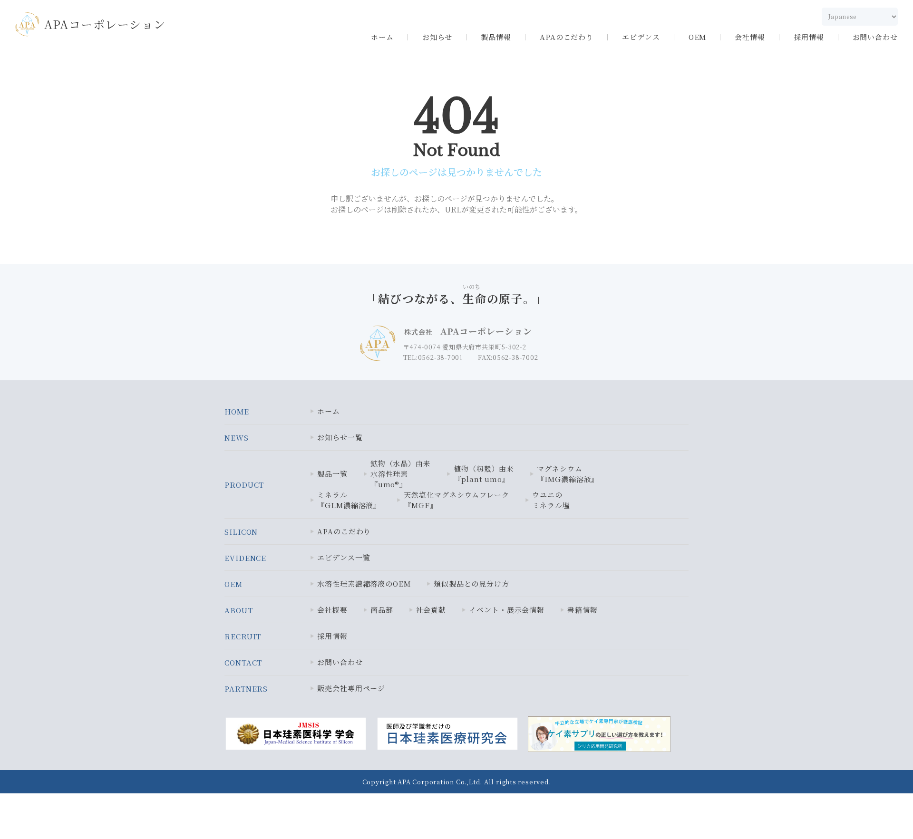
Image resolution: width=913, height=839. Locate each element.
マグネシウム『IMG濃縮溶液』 (568, 473)
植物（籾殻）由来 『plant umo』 (484, 473)
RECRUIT (242, 636)
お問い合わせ (875, 36)
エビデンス (641, 36)
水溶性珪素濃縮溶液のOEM (364, 583)
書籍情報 (582, 610)
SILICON (241, 532)
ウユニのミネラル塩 (551, 500)
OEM (698, 36)
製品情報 (496, 36)
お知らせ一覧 (339, 437)
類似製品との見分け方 (471, 583)
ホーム (382, 36)
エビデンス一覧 (343, 557)
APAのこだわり (566, 36)
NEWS (236, 438)
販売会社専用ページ (351, 688)
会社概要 (332, 610)
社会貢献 (431, 610)
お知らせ (437, 36)
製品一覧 (332, 474)
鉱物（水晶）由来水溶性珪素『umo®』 (400, 473)
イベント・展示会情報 (506, 610)
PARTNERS (246, 689)
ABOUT (238, 610)
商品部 (381, 610)
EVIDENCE (245, 558)
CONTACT (243, 662)
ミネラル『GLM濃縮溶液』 (349, 500)
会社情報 (750, 36)
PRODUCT (244, 485)
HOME (236, 411)
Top (873, 811)
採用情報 (809, 36)
